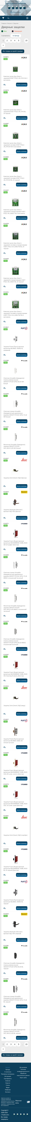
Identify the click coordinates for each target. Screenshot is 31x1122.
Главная (3, 23)
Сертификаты (8, 1078)
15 (26, 40)
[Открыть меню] (27, 18)
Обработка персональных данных (23, 1074)
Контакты (7, 1092)
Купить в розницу (22, 84)
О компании (7, 1072)
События (7, 1080)
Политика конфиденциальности (23, 1070)
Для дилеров (23, 1067)
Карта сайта (23, 1077)
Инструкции (7, 1076)
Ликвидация (18, 31)
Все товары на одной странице (13, 51)
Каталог (9, 23)
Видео (8, 1087)
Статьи (8, 1085)
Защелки (15, 23)
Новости (7, 1083)
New (5, 31)
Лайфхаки (8, 1089)
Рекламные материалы (7, 1074)
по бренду (16, 35)
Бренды (8, 1069)
